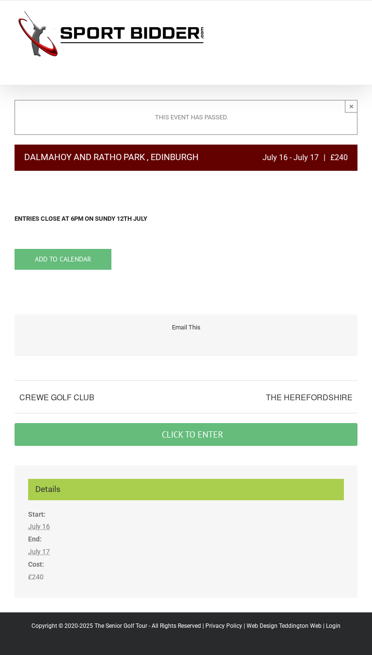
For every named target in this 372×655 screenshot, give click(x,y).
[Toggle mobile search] (336, 15)
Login (333, 625)
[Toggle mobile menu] (353, 15)
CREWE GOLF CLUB (56, 397)
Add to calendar (63, 259)
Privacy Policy (223, 625)
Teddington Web (300, 625)
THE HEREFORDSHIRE (309, 397)
